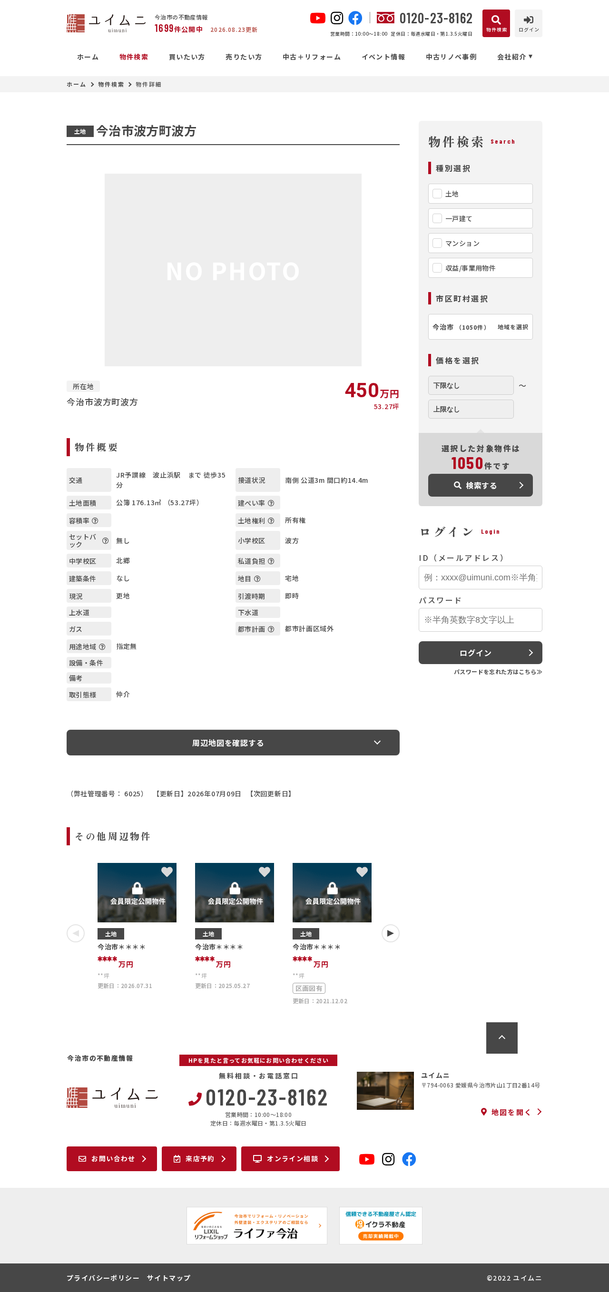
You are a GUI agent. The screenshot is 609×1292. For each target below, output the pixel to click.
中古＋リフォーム (312, 56)
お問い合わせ (113, 1158)
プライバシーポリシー (103, 1277)
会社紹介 (512, 56)
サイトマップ (169, 1277)
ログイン (475, 652)
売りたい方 (244, 56)
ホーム (88, 56)
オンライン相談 (292, 1158)
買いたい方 (187, 56)
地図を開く (511, 1112)
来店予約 (200, 1158)
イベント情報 (383, 56)
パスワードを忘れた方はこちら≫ (498, 671)
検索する (482, 485)
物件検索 (133, 56)
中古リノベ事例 (451, 56)
